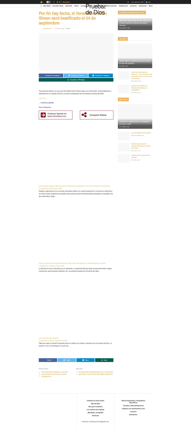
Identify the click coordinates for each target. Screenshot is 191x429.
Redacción (48, 28)
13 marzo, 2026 (136, 81)
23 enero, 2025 (136, 92)
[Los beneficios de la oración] (76, 307)
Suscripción (133, 414)
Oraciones (133, 6)
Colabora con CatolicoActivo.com (133, 409)
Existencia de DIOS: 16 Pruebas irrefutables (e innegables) (139, 88)
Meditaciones (123, 6)
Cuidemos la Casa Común (95, 401)
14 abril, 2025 (136, 150)
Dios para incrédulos (95, 407)
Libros (151, 6)
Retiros (76, 6)
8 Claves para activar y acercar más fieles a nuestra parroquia (141, 146)
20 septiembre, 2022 (138, 135)
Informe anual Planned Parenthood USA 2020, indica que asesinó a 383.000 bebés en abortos (72, 263)
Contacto (133, 411)
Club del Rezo (95, 404)
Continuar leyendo (47, 103)
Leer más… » (43, 98)
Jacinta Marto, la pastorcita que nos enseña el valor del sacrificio (135, 62)
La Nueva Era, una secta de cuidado (140, 156)
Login (149, 2)
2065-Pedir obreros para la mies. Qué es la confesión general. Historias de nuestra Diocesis (134, 22)
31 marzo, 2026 (124, 126)
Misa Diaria (47, 6)
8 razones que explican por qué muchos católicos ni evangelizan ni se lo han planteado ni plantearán (74, 186)
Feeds (68, 28)
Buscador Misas (58, 6)
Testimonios (143, 6)
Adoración (68, 6)
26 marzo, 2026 (59, 28)
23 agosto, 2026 (125, 28)
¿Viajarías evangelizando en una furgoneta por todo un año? (134, 122)
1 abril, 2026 (124, 66)
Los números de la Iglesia (95, 410)
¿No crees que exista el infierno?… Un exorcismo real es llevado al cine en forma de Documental (141, 75)
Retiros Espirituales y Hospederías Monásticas (133, 402)
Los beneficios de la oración (49, 338)
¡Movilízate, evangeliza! (95, 412)
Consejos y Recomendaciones (133, 406)
